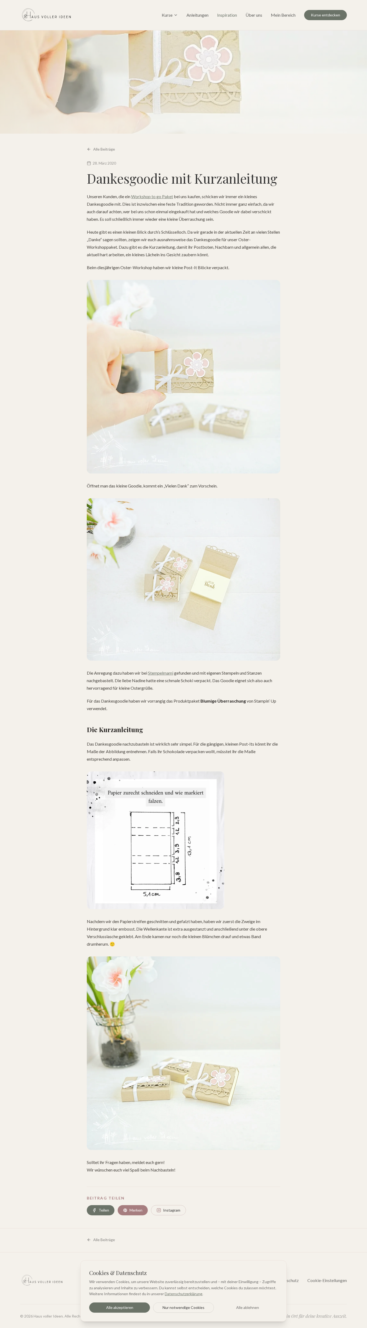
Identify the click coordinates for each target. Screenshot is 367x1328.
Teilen (104, 1210)
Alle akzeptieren (119, 1307)
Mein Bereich (283, 14)
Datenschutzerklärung (183, 1293)
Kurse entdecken (325, 15)
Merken (135, 1210)
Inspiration (227, 14)
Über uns (254, 14)
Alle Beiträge (104, 149)
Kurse (167, 14)
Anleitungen (197, 14)
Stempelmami (160, 672)
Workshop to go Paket (152, 196)
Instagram (171, 1210)
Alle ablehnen (247, 1307)
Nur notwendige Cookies (183, 1307)
